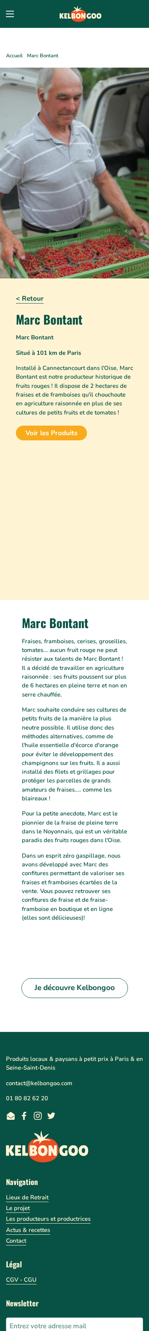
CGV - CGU (21, 1280)
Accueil (14, 55)
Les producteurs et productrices (48, 1219)
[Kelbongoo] (80, 14)
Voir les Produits (51, 433)
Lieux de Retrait (27, 1197)
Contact (16, 1241)
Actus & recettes (28, 1230)
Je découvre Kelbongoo (75, 988)
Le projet (18, 1208)
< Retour (30, 298)
